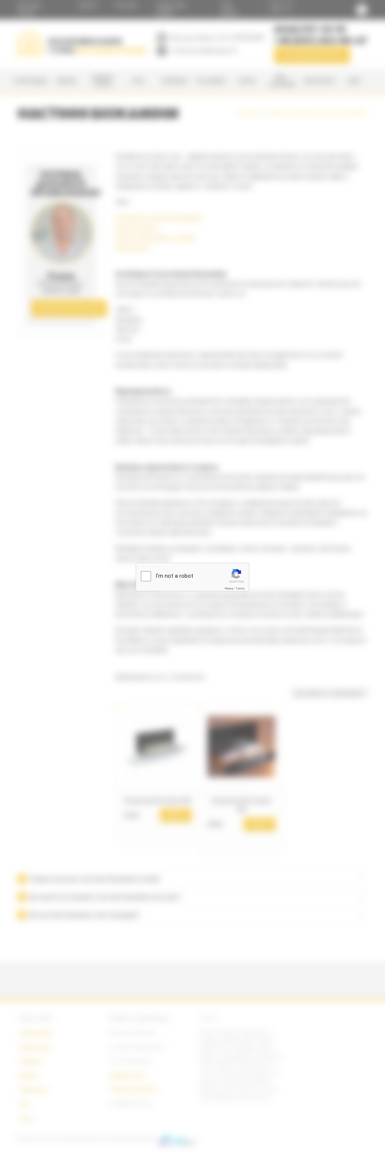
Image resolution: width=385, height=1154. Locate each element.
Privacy (228, 588)
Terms (240, 588)
